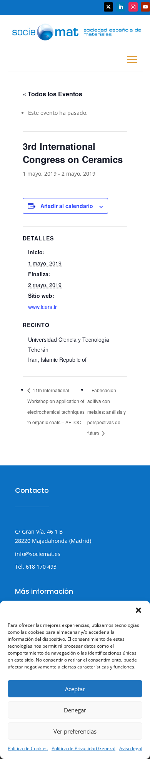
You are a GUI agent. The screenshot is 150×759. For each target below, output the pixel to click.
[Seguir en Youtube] (145, 7)
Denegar (75, 710)
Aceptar (75, 689)
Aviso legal (130, 748)
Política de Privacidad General (83, 748)
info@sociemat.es (37, 553)
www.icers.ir (42, 307)
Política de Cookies (28, 748)
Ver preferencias (75, 731)
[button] (138, 610)
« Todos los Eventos (52, 93)
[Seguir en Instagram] (133, 7)
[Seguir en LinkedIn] (120, 7)
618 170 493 (40, 566)
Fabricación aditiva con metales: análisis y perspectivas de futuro (106, 411)
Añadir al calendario (66, 206)
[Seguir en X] (108, 7)
